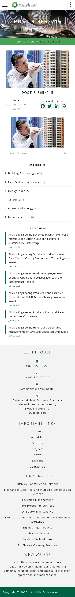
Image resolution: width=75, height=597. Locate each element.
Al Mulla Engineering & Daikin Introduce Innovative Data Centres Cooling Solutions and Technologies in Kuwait (39, 258)
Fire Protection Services (37, 505)
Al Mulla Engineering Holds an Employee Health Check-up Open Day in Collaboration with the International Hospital (37, 277)
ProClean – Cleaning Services (38, 545)
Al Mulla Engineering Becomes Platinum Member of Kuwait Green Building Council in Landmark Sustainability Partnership (39, 239)
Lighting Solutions (37, 533)
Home (18, 41)
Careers (37, 460)
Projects (37, 449)
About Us (37, 437)
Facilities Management (37, 499)
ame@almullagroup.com (37, 388)
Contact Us (37, 466)
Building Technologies (37, 539)
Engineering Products (37, 527)
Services (37, 443)
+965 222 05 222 (38, 366)
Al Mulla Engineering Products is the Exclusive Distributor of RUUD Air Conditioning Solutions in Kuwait (37, 297)
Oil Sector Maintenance (38, 511)
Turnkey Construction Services (37, 483)
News (31, 41)
